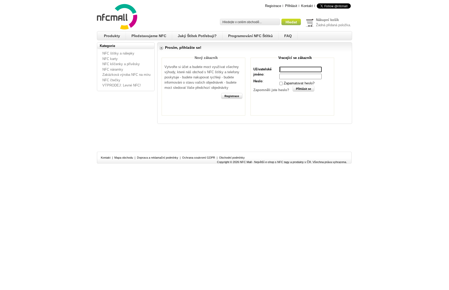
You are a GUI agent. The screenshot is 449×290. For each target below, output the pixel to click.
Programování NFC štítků (250, 36)
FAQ (288, 36)
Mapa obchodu (123, 157)
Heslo (257, 81)
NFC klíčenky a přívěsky (121, 64)
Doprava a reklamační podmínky (157, 157)
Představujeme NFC (148, 36)
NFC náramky (112, 69)
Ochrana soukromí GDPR (198, 157)
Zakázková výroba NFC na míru (126, 75)
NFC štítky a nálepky (118, 53)
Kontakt (307, 6)
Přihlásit (291, 6)
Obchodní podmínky (232, 157)
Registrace (273, 6)
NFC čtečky (111, 80)
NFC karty (110, 59)
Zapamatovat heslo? (299, 83)
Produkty (112, 36)
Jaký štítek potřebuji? (197, 36)
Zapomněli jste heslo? (271, 90)
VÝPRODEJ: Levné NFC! (121, 85)
